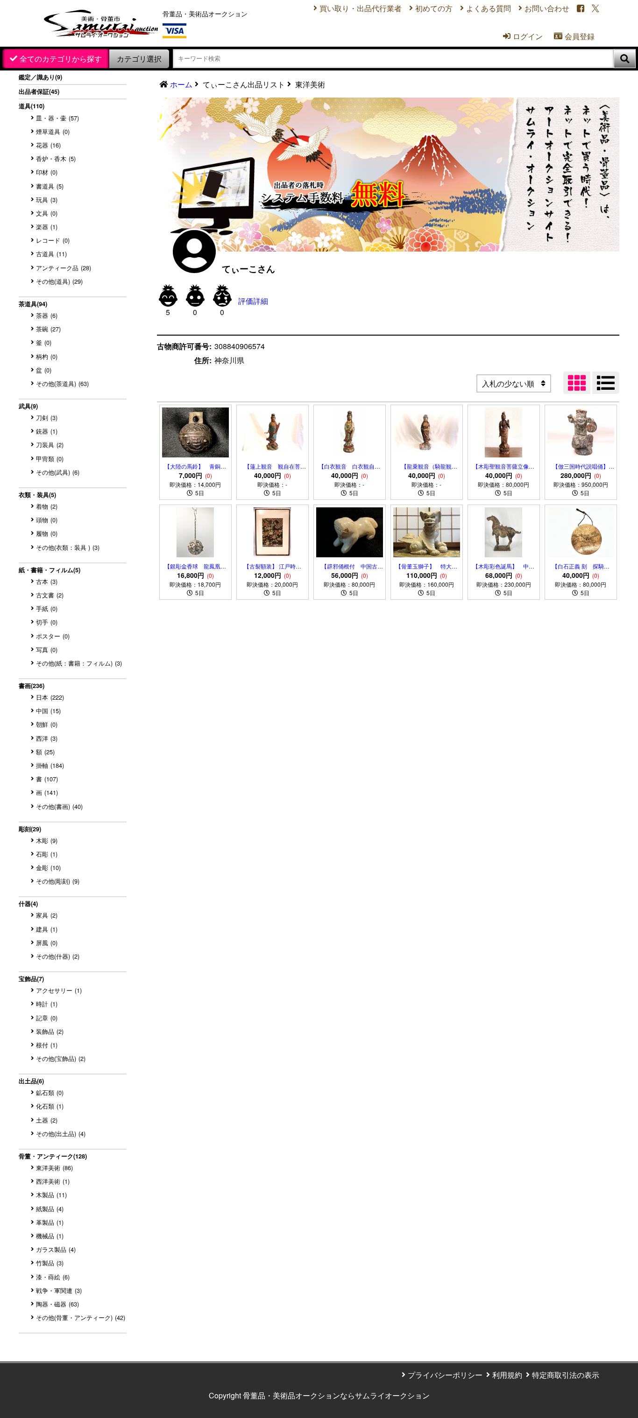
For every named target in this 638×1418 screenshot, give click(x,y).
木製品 (51, 1194)
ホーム (181, 84)
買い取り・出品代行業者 (360, 8)
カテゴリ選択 (139, 58)
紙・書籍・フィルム (49, 570)
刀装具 (50, 444)
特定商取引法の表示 (565, 1374)
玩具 (46, 199)
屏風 (46, 942)
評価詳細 (253, 300)
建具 (46, 929)
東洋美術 (54, 1167)
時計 (46, 1003)
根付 (46, 1044)
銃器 (46, 431)
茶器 (46, 315)
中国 (48, 710)
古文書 (50, 594)
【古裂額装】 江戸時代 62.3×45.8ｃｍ (272, 570)
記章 (46, 1017)
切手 (46, 622)
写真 (46, 649)
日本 (50, 697)
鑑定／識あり (40, 77)
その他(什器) (57, 956)
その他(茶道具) (62, 383)
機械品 (50, 1235)
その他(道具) (59, 281)
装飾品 (50, 1031)
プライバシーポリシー (445, 1374)
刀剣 (46, 417)
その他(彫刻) (57, 881)
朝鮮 (46, 724)
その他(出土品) (60, 1133)
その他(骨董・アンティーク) (80, 1317)
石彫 (46, 853)
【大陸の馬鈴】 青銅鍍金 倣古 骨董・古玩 (202, 470)
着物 (46, 506)
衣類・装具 (37, 495)
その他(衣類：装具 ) (67, 547)
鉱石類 (50, 1092)
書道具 (50, 186)
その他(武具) (57, 472)
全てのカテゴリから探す (61, 58)
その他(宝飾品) (60, 1058)
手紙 (46, 608)
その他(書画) (59, 806)
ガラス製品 (56, 1249)
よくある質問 (488, 8)
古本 (46, 581)
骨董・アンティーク (53, 1156)
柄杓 (46, 356)
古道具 (51, 253)
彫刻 (30, 829)
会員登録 (574, 36)
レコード (53, 240)
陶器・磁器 (57, 1303)
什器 (28, 903)
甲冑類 (50, 458)
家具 (46, 915)
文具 (46, 213)
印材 (46, 172)
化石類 (50, 1106)
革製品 (50, 1222)
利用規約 (507, 1374)
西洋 (46, 738)
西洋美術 (53, 1181)
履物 (46, 533)
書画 (31, 685)
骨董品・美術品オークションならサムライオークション (336, 1395)
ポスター (53, 636)
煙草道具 (53, 131)
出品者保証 (39, 91)
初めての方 (434, 8)
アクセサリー (59, 990)
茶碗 (48, 328)
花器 (48, 144)
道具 (31, 106)
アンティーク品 (63, 267)
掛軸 (50, 765)
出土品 (31, 1081)
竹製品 (50, 1262)
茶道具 (33, 304)
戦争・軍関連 (59, 1290)
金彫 (48, 867)
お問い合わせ (547, 8)
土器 (46, 1120)
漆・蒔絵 (53, 1276)
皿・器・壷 (57, 117)
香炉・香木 (56, 158)
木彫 (46, 840)
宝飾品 (31, 979)
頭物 (46, 519)
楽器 (46, 226)
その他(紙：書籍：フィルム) (79, 663)
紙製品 (50, 1208)
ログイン (523, 36)
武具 (28, 406)
